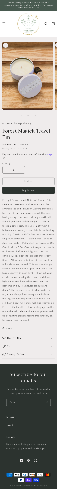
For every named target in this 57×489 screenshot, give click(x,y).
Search (10, 425)
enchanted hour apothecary (24, 485)
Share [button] (9, 328)
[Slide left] (21, 115)
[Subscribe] (47, 402)
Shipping (5, 149)
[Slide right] (35, 115)
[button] (3, 23)
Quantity (6, 163)
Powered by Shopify (40, 485)
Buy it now (28, 190)
